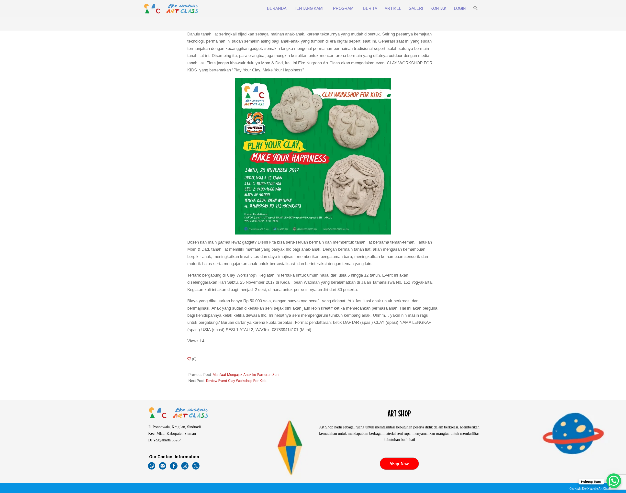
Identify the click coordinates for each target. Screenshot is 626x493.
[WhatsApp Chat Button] (613, 480)
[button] (476, 8)
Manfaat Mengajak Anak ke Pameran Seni (246, 374)
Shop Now (399, 464)
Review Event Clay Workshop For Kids (236, 381)
